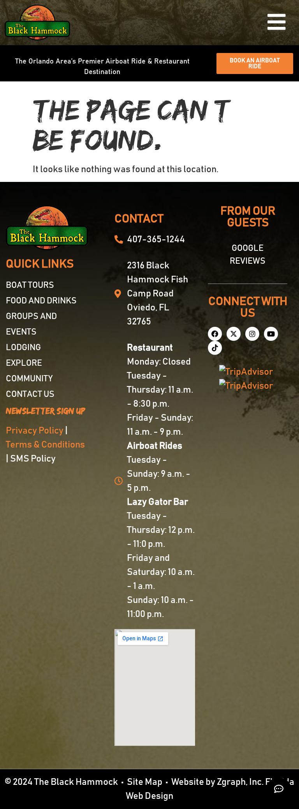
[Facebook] (215, 334)
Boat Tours (30, 285)
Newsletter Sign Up (45, 411)
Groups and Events (31, 324)
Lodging (23, 348)
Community (29, 379)
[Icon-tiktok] (215, 348)
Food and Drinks (41, 301)
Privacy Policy (34, 430)
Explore (24, 363)
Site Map (144, 782)
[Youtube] (271, 334)
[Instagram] (252, 334)
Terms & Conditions (45, 444)
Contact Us (30, 394)
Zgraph (231, 782)
